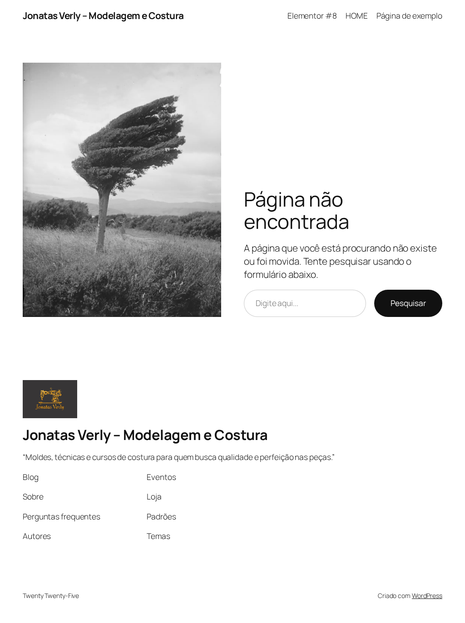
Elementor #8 (312, 15)
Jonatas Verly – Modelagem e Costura (103, 15)
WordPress (427, 595)
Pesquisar (408, 302)
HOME (357, 15)
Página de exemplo (409, 15)
